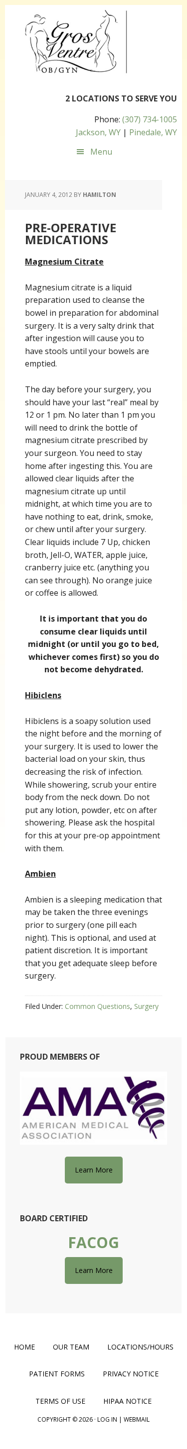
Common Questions (97, 1006)
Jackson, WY (98, 132)
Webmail (137, 1419)
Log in (107, 1419)
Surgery (146, 1006)
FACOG (93, 1242)
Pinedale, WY (153, 132)
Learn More (94, 1170)
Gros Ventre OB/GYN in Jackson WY (75, 42)
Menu (101, 151)
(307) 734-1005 (149, 119)
